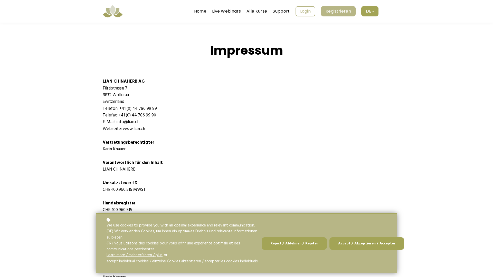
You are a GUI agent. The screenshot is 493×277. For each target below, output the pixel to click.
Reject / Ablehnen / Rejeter (294, 243)
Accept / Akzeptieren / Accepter (366, 243)
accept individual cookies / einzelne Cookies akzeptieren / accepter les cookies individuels (182, 261)
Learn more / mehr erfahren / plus (135, 255)
